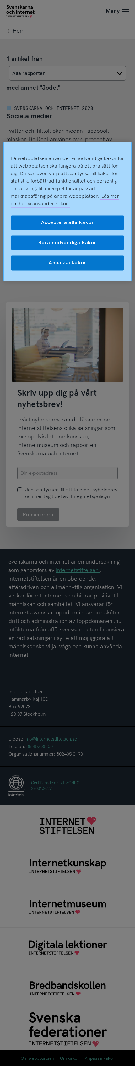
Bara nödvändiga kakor (67, 242)
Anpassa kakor (67, 263)
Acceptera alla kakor (67, 222)
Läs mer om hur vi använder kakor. (65, 200)
